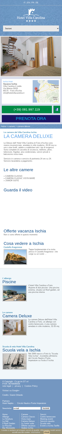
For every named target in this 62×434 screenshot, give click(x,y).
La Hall (5, 421)
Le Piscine (7, 426)
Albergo (5, 417)
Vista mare (26, 419)
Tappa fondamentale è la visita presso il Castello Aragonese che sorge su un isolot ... (43, 251)
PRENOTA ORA (31, 118)
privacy (18, 386)
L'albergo (6, 278)
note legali (6, 386)
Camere (24, 414)
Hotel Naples (8, 403)
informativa (35, 432)
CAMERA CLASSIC (14, 176)
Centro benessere (48, 417)
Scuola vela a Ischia (21, 350)
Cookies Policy (31, 386)
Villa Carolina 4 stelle (12, 86)
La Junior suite (27, 423)
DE (37, 2)
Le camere (7, 312)
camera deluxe (23, 126)
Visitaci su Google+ (11, 390)
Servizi (43, 414)
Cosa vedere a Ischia (24, 243)
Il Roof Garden (8, 423)
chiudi (46, 432)
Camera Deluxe (17, 316)
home (3, 126)
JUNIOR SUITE (12, 180)
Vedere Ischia (27, 428)
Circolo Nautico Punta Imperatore (31, 403)
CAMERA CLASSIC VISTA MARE (20, 178)
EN (28, 2)
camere (11, 126)
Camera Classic (28, 417)
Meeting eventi (46, 419)
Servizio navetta (47, 421)
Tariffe (56, 426)
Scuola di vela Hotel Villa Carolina (18, 346)
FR (32, 2)
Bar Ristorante (8, 428)
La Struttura (7, 419)
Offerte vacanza (28, 426)
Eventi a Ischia (46, 426)
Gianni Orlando (16, 395)
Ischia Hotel (8, 82)
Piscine (9, 281)
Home (5, 414)
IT (24, 2)
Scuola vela (45, 423)
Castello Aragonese (13, 247)
